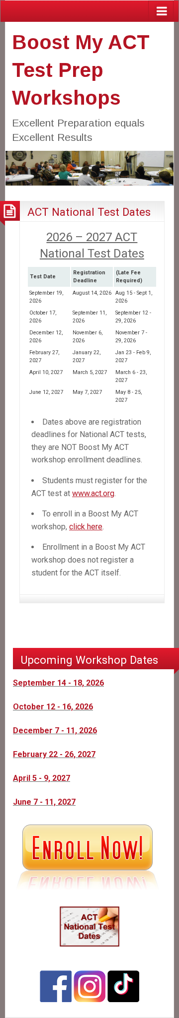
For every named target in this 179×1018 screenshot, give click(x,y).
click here (85, 526)
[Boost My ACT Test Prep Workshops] (89, 167)
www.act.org (93, 493)
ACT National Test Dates (89, 211)
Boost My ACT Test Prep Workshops (81, 70)
